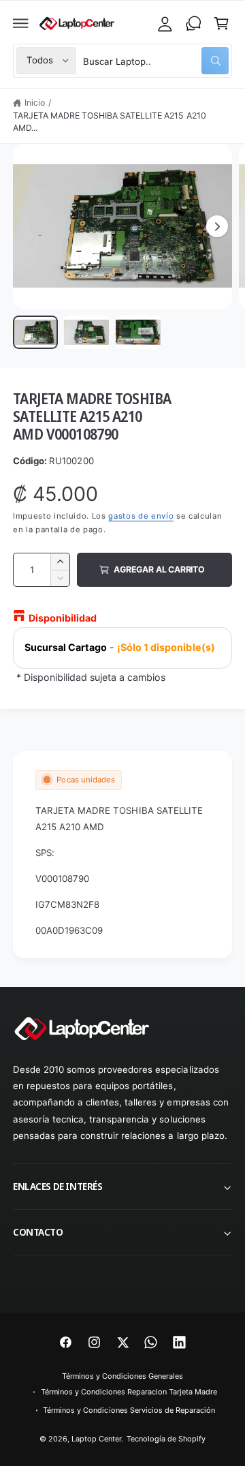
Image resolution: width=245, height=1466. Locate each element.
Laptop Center (96, 1439)
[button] (21, 23)
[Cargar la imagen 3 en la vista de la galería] (138, 333)
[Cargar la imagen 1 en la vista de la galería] (35, 333)
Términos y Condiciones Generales (122, 1376)
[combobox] (156, 60)
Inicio (34, 102)
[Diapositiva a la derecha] (217, 226)
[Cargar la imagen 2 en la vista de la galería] (86, 333)
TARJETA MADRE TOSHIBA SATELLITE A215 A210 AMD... (109, 122)
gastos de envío (141, 516)
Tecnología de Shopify (166, 1439)
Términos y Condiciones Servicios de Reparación (129, 1410)
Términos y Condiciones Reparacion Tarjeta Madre (129, 1391)
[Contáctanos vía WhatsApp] (193, 23)
